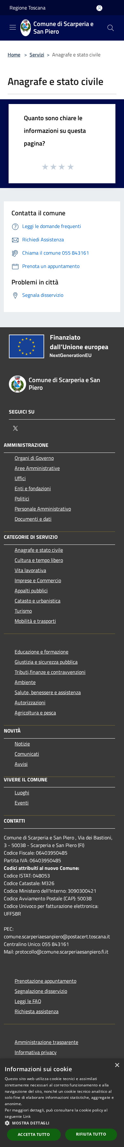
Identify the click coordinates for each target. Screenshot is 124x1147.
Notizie (22, 743)
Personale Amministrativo (43, 508)
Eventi (22, 802)
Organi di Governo (34, 458)
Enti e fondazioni (33, 488)
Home (14, 54)
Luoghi (22, 792)
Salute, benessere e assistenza (48, 692)
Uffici (20, 478)
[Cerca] (110, 28)
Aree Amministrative (37, 468)
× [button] (116, 1065)
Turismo (23, 611)
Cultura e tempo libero (39, 560)
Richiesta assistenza (37, 1011)
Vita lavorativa (30, 570)
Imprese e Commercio (38, 580)
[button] (62, 1123)
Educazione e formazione (41, 651)
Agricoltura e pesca (35, 712)
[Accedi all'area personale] (99, 8)
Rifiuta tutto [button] (91, 1134)
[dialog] (62, 1103)
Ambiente (25, 682)
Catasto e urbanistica (37, 600)
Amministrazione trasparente (46, 1042)
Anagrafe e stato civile (39, 550)
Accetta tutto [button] (34, 1134)
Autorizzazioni (30, 702)
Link (27, 1116)
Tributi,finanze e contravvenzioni (50, 672)
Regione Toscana (27, 7)
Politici (22, 498)
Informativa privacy (36, 1052)
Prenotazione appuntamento (45, 981)
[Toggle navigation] (13, 27)
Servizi (37, 54)
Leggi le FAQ (28, 1001)
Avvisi (21, 764)
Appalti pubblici (31, 590)
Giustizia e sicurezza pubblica (46, 662)
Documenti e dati (33, 519)
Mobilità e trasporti (35, 621)
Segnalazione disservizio (41, 991)
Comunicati (27, 754)
